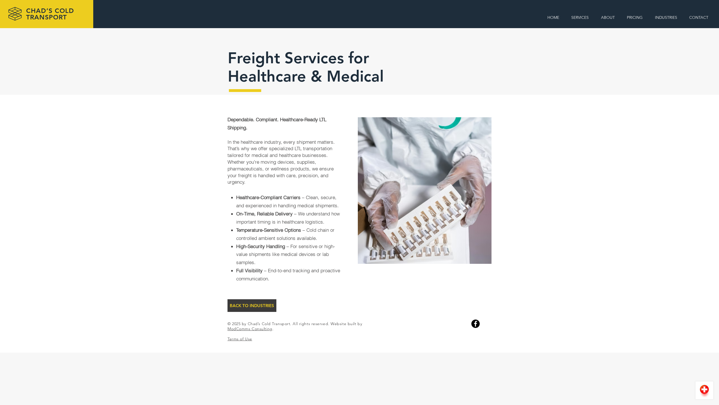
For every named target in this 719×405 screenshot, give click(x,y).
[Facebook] (475, 324)
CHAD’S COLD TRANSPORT (50, 14)
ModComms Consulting (249, 328)
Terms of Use (239, 338)
